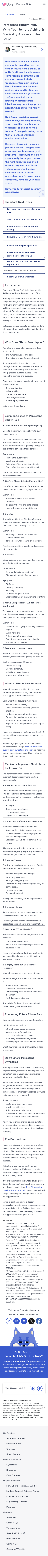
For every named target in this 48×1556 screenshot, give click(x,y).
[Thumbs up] (32, 1388)
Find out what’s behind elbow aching (22, 228)
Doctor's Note (8, 14)
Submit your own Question (20, 276)
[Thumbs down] (40, 1388)
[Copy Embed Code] (24, 1321)
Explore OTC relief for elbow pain (24, 236)
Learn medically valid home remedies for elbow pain (21, 254)
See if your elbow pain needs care (24, 219)
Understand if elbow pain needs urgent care (23, 263)
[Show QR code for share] (16, 1321)
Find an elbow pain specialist (22, 245)
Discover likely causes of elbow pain (23, 211)
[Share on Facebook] (39, 1321)
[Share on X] (31, 1321)
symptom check (14, 172)
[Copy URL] (9, 1321)
